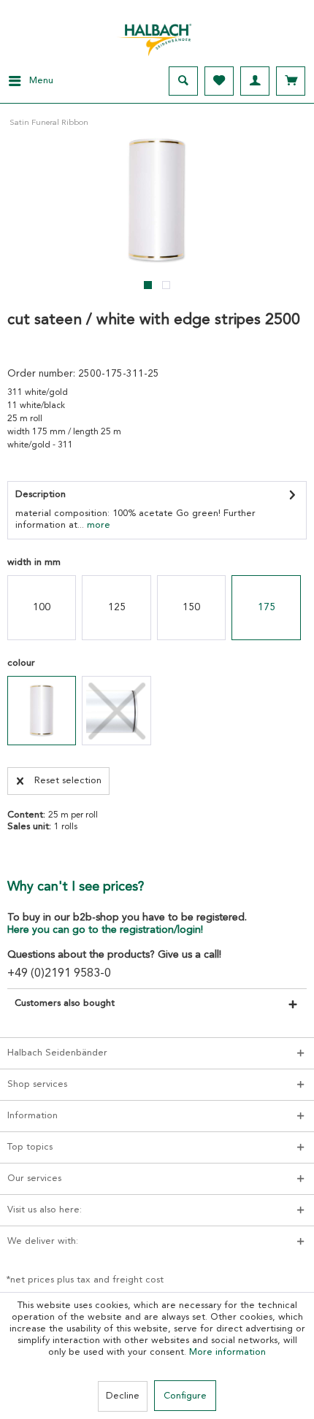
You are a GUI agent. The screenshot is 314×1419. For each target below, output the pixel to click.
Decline (122, 1396)
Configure (185, 1396)
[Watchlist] (219, 81)
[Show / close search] (183, 81)
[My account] (254, 81)
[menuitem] (26, 81)
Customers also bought (65, 1003)
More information (227, 1352)
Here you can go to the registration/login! (105, 930)
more (97, 525)
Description (40, 494)
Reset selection (68, 780)
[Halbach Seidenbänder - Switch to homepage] (157, 36)
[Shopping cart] (290, 81)
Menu (41, 80)
